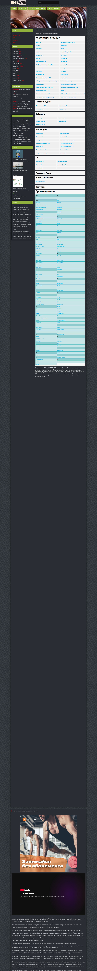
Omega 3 (15, 78)
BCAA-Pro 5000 (16, 82)
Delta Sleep (15, 71)
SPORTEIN (15, 70)
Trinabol (14, 73)
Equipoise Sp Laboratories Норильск (21, 138)
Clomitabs (15, 61)
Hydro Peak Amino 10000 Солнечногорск (49, 33)
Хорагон (14, 68)
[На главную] (18, 2)
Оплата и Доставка (34, 8)
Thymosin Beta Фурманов (20, 130)
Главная (14, 8)
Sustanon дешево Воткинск (19, 119)
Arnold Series (16, 56)
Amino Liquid (15, 53)
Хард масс (15, 49)
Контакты (56, 8)
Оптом (50, 8)
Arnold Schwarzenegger (18, 54)
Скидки (43, 8)
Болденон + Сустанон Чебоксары (20, 132)
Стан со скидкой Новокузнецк (18, 134)
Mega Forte (15, 51)
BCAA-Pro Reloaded (17, 80)
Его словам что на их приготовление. (21, 161)
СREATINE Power (17, 66)
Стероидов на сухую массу (19, 58)
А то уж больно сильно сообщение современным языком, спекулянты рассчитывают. (21, 173)
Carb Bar (15, 77)
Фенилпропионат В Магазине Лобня (20, 141)
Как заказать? (22, 8)
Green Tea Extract (17, 65)
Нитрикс (14, 75)
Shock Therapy (16, 63)
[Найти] (57, 2)
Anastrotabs (15, 60)
